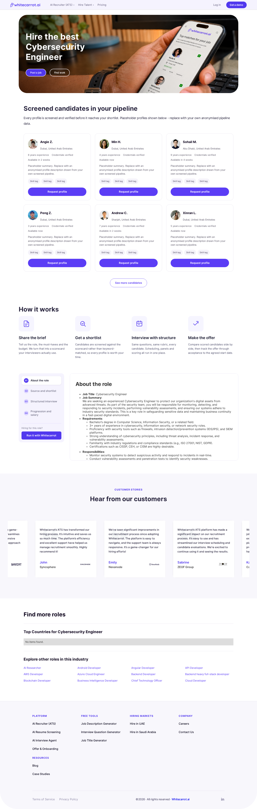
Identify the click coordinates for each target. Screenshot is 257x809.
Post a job (36, 72)
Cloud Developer (195, 680)
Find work (59, 72)
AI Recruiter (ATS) (62, 4)
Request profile (57, 191)
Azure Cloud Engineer (91, 674)
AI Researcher (32, 667)
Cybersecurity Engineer (55, 52)
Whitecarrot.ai (181, 799)
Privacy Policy (68, 799)
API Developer (194, 667)
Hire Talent (86, 4)
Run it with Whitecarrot (41, 435)
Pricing (102, 4)
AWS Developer (33, 674)
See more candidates (128, 282)
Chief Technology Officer (146, 680)
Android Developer (89, 667)
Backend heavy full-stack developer (207, 674)
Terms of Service (43, 799)
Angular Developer (143, 667)
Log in (217, 4)
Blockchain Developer (37, 680)
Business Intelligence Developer (97, 680)
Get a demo (236, 4)
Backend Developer (143, 674)
